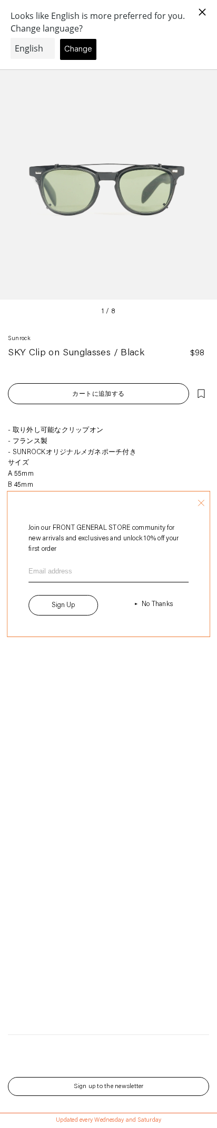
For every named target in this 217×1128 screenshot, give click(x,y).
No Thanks (157, 604)
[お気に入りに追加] (201, 394)
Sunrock (19, 339)
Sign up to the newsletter (109, 1086)
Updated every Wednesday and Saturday (108, 1120)
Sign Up (63, 605)
